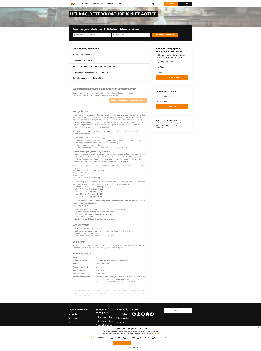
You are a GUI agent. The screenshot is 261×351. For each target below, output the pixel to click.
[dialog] (130, 338)
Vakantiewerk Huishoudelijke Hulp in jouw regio (90, 72)
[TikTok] (148, 314)
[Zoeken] (160, 4)
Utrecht (72, 322)
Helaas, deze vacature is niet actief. (128, 100)
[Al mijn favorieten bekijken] (153, 4)
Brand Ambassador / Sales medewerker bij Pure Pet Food (94, 66)
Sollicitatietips (121, 314)
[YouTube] (143, 314)
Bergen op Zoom (79, 291)
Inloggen (185, 4)
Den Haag (73, 318)
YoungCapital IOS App (104, 325)
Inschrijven (170, 4)
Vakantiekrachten (122, 318)
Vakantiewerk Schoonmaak (83, 55)
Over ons (110, 3)
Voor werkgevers (98, 3)
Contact (119, 3)
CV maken (120, 322)
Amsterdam (73, 314)
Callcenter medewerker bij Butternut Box (88, 78)
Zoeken (172, 107)
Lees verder (155, 333)
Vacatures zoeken (165, 35)
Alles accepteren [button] (122, 343)
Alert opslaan (172, 78)
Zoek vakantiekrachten (104, 321)
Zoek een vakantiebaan (104, 317)
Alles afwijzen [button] (140, 343)
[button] (130, 348)
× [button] (258, 328)
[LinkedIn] (134, 314)
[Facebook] (152, 314)
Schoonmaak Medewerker (82, 61)
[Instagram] (139, 314)
